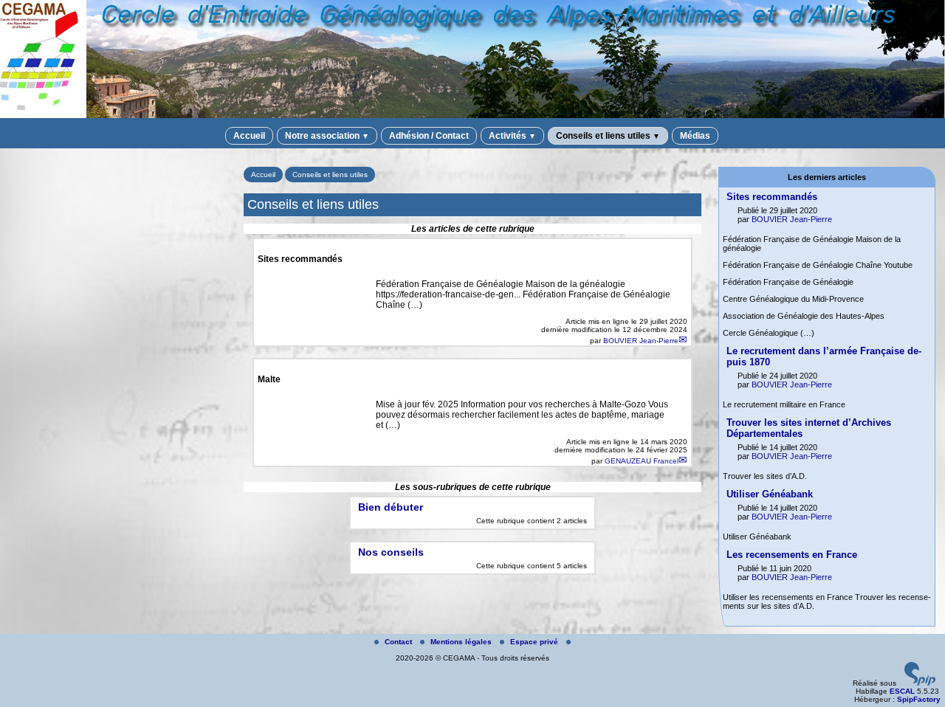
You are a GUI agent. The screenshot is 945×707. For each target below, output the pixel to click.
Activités (512, 136)
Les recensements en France (791, 554)
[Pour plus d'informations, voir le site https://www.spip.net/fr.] (919, 683)
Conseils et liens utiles (608, 136)
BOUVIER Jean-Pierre (640, 341)
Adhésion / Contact (429, 136)
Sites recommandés (771, 196)
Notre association (327, 136)
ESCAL (902, 691)
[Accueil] (472, 115)
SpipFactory (919, 699)
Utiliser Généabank (769, 494)
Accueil (249, 136)
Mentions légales (462, 642)
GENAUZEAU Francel (641, 461)
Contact (399, 642)
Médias (695, 136)
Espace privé (535, 642)
